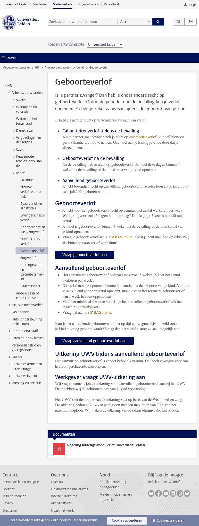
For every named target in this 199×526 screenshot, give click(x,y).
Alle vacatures (61, 503)
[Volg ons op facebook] (158, 493)
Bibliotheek (112, 4)
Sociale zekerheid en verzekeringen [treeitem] (27, 366)
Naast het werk (62, 510)
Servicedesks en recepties (21, 482)
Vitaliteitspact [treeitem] (30, 286)
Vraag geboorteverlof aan (84, 254)
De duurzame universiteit (69, 489)
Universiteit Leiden (15, 4)
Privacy (7, 503)
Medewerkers (62, 4)
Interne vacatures (64, 496)
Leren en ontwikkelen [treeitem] (28, 338)
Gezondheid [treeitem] (21, 312)
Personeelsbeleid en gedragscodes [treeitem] (26, 347)
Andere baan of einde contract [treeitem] (27, 295)
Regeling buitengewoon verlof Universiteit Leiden (106, 445)
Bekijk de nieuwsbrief (164, 482)
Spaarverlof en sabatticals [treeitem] (31, 206)
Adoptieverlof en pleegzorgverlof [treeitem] (32, 229)
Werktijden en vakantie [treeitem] (26, 109)
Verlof (80, 67)
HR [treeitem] (9, 85)
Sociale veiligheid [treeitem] (24, 376)
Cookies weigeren (170, 520)
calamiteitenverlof (142, 136)
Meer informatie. (86, 520)
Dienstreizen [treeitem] (25, 130)
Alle (123, 21)
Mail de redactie (14, 496)
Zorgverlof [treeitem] (28, 258)
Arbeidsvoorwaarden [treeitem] (27, 92)
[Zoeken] (158, 22)
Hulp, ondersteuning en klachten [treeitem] (27, 321)
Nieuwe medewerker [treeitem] (27, 305)
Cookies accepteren (127, 520)
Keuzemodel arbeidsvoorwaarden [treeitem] (29, 161)
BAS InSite (123, 236)
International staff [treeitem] (25, 331)
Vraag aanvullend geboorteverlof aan (94, 340)
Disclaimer (10, 510)
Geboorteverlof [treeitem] (32, 251)
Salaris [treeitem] (20, 100)
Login (193, 5)
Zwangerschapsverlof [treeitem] (32, 217)
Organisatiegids (88, 4)
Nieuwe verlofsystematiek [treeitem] (31, 192)
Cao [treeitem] (19, 149)
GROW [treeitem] (17, 357)
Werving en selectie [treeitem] (26, 383)
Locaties (8, 489)
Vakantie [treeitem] (26, 180)
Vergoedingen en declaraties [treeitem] (28, 140)
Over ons (57, 482)
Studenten (40, 4)
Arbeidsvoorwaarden (58, 67)
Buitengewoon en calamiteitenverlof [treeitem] (32, 272)
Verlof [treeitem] (20, 173)
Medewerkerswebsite (16, 67)
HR (37, 67)
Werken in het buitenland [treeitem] (26, 121)
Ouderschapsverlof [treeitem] (30, 241)
